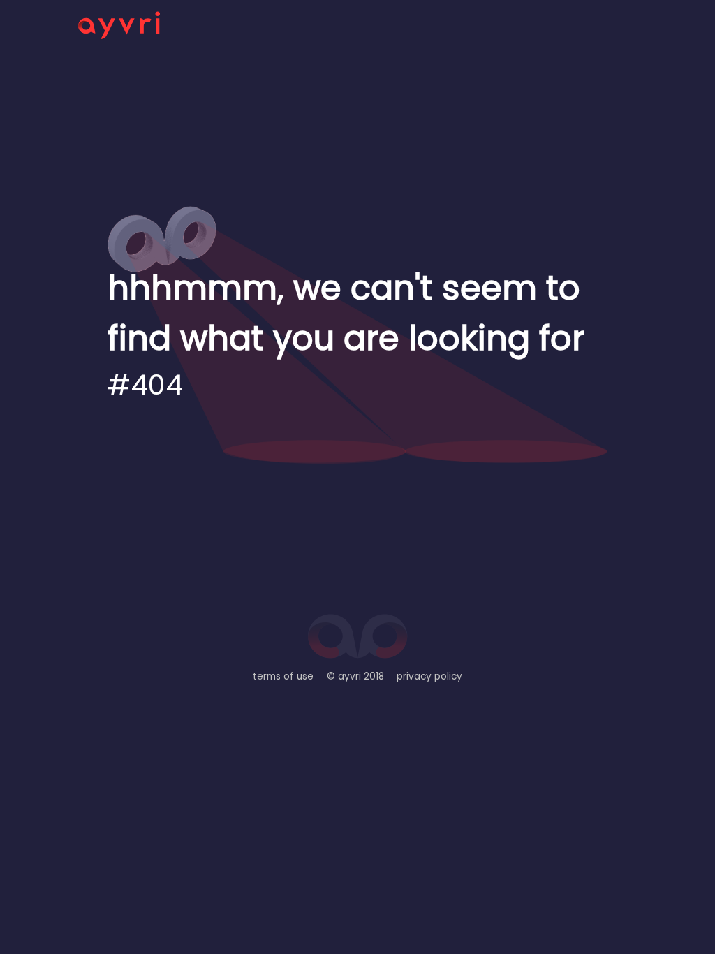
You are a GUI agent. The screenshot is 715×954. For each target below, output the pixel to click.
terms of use (283, 676)
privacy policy (429, 676)
